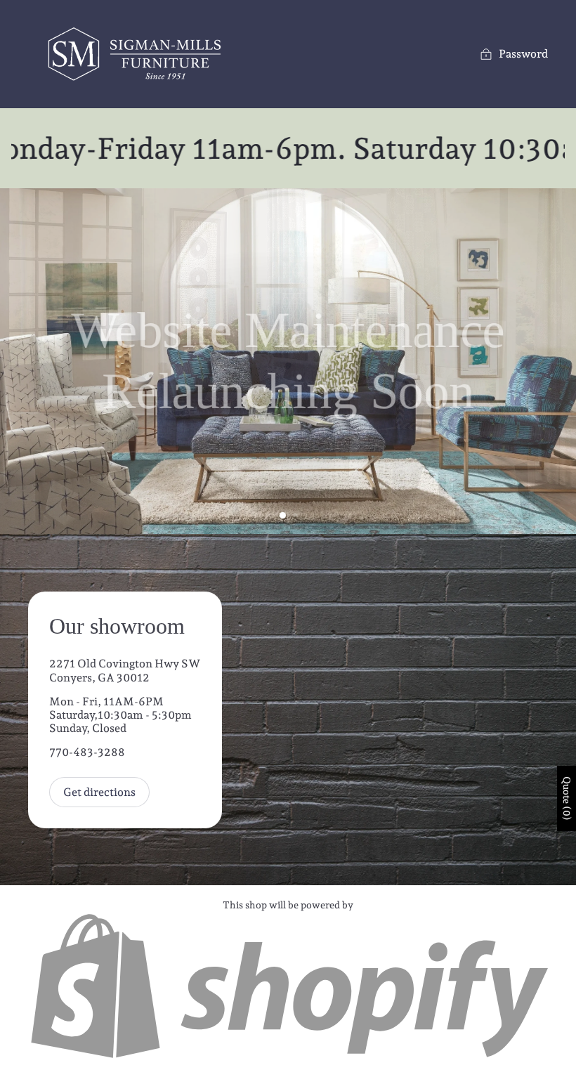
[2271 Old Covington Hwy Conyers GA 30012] (288, 709)
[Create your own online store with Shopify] (288, 1056)
